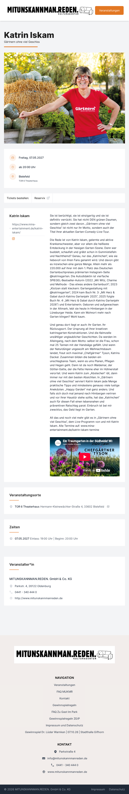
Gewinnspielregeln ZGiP (64, 718)
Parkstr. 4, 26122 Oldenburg (33, 586)
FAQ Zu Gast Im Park (64, 712)
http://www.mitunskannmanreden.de (38, 598)
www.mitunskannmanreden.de (67, 771)
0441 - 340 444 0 (26, 592)
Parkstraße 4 (67, 751)
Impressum (98, 789)
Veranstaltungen (109, 10)
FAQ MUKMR (65, 691)
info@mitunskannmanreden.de (67, 758)
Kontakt (64, 698)
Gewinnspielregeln (64, 705)
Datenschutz (117, 789)
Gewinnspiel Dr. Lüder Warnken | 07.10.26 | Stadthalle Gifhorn (64, 732)
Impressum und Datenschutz (64, 725)
